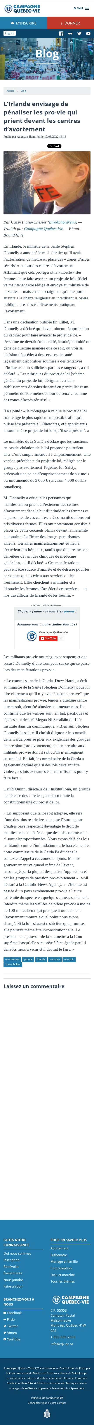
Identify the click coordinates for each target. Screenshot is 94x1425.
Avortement (59, 1248)
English (9, 33)
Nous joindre (13, 1280)
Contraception (61, 1268)
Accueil (10, 90)
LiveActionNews (62, 222)
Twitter (12, 1326)
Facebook (14, 1313)
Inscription (11, 1260)
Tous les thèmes (62, 1281)
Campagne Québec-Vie (43, 228)
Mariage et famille (64, 1261)
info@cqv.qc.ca (61, 1344)
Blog (23, 90)
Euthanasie (58, 1255)
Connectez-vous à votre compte (47, 1402)
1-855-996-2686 (62, 1337)
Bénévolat (11, 1266)
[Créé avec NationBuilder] (47, 1413)
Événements (12, 1273)
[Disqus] (47, 1046)
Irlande (41, 959)
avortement (12, 959)
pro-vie (69, 611)
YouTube (13, 1339)
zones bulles (12, 964)
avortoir (69, 959)
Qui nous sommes (17, 1253)
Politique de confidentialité (47, 1397)
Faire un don (13, 1286)
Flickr (11, 1319)
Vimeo (12, 1332)
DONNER (72, 23)
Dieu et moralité (62, 1275)
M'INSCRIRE (25, 23)
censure (55, 959)
